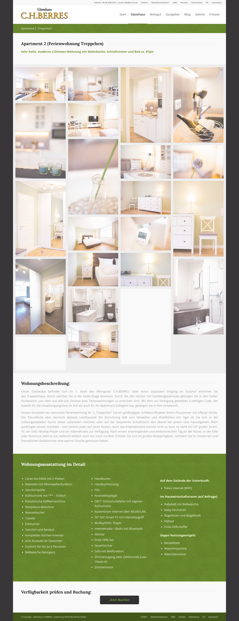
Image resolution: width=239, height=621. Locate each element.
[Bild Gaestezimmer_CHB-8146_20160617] (147, 328)
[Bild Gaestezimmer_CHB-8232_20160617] (41, 298)
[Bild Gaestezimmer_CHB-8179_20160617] (199, 298)
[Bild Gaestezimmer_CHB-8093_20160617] (41, 355)
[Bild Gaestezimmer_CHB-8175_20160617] (41, 220)
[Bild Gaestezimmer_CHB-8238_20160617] (94, 235)
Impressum (217, 2)
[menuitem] (144, 2)
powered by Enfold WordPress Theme (70, 617)
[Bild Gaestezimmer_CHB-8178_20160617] (94, 271)
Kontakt (184, 2)
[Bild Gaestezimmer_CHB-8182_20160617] (147, 106)
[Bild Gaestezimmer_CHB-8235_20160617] (147, 199)
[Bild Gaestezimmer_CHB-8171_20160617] (199, 106)
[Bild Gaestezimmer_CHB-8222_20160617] (94, 121)
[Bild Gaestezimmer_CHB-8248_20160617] (41, 85)
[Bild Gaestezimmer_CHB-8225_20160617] (94, 85)
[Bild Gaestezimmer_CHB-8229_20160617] (94, 343)
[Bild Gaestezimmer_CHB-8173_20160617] (199, 220)
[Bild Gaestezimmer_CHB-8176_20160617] (147, 271)
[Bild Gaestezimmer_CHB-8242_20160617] (94, 307)
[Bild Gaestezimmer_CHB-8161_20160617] (147, 163)
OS (207, 2)
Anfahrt (144, 2)
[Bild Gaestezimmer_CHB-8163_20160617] (41, 142)
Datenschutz (196, 2)
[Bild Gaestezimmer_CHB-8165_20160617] (147, 235)
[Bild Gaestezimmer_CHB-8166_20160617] (199, 163)
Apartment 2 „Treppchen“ (37, 28)
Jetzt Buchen (119, 600)
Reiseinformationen (160, 2)
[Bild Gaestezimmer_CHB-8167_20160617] (94, 178)
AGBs (175, 2)
